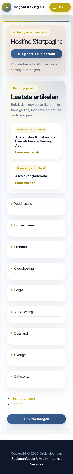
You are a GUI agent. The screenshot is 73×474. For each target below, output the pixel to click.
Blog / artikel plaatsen (36, 54)
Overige (20, 355)
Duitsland (21, 333)
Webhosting (23, 204)
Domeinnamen (25, 225)
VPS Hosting (23, 312)
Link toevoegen (23, 399)
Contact (17, 404)
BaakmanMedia (23, 459)
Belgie (18, 290)
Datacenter (22, 376)
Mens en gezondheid (31, 129)
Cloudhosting (24, 268)
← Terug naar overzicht (30, 32)
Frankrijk (20, 247)
